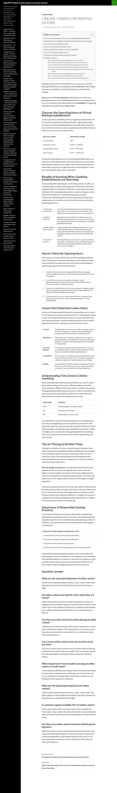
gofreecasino (47, 14)
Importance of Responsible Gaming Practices (60, 55)
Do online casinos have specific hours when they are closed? (69, 62)
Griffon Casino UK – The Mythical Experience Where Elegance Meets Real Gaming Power (9, 116)
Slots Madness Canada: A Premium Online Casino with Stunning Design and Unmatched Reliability (10, 127)
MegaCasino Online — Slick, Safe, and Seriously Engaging (10, 40)
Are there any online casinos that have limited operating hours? (70, 78)
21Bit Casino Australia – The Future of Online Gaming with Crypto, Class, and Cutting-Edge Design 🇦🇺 (10, 105)
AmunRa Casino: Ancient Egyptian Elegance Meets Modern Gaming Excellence (8, 202)
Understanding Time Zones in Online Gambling (61, 49)
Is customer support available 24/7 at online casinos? (67, 76)
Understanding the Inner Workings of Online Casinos (9, 248)
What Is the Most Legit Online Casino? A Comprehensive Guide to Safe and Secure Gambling (68, 765)
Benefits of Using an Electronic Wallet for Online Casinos (9, 217)
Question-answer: (51, 58)
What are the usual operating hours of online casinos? (67, 60)
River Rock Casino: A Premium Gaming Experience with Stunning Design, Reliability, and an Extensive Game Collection (9, 140)
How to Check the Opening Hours (57, 44)
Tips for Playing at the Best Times (56, 52)
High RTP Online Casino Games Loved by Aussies (25, 2)
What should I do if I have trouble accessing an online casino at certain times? (72, 70)
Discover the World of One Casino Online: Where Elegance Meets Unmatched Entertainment (10, 191)
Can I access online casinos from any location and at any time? (70, 67)
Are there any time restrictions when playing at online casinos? (70, 65)
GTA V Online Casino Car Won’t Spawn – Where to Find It (9, 236)
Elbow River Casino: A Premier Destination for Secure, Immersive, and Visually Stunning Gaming (10, 153)
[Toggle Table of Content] (91, 35)
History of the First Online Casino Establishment (9, 211)
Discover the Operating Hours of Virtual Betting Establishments (67, 38)
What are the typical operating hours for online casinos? (68, 73)
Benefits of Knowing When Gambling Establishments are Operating (68, 41)
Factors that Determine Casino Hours (58, 47)
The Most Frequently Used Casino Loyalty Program (9, 224)
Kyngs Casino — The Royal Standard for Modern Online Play (9, 47)
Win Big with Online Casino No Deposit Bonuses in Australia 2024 (65, 755)
